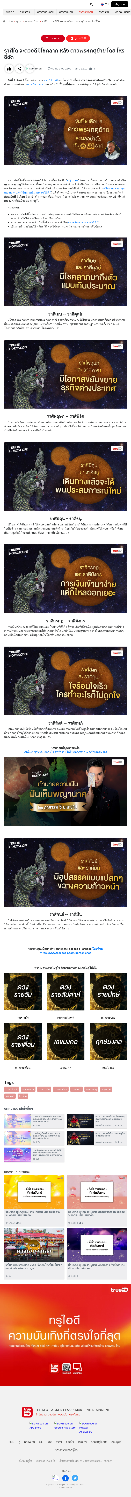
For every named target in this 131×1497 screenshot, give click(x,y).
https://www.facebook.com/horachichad (65, 953)
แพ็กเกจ (82, 1442)
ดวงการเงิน (44, 1089)
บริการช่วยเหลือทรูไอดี (66, 1450)
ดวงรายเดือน (86, 12)
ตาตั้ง (59, 1442)
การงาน (41, 84)
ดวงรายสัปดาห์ (45, 12)
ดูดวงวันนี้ (80, 38)
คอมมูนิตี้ (116, 1442)
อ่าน (11, 21)
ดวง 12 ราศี (11, 1089)
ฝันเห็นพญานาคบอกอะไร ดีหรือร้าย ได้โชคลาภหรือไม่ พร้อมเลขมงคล (65, 752)
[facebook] (65, 1478)
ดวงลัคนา (76, 1089)
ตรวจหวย (55, 38)
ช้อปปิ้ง (70, 1442)
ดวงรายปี (104, 12)
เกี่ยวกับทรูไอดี (26, 1461)
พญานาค (106, 1089)
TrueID (9, 4)
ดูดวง (19, 21)
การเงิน (31, 84)
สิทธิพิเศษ (29, 1442)
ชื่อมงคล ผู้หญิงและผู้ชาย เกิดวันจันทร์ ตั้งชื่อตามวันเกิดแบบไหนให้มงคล (33, 1213)
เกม (50, 1442)
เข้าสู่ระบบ (120, 4)
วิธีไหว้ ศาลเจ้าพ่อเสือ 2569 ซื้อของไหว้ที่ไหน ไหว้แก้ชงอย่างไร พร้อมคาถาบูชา (33, 1266)
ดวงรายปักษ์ (66, 12)
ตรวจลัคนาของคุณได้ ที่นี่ (83, 222)
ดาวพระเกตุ (91, 1089)
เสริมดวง (10, 1096)
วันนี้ (12, 1442)
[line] (56, 1478)
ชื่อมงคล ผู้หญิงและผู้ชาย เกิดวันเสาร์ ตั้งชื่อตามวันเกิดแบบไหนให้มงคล (96, 1266)
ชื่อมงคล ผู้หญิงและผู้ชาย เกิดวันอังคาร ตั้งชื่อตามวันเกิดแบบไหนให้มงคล (96, 1213)
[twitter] (75, 1478)
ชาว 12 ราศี (50, 80)
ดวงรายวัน (26, 12)
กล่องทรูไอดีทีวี (99, 1442)
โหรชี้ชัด (97, 948)
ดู (19, 1442)
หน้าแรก (9, 12)
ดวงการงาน (28, 1089)
